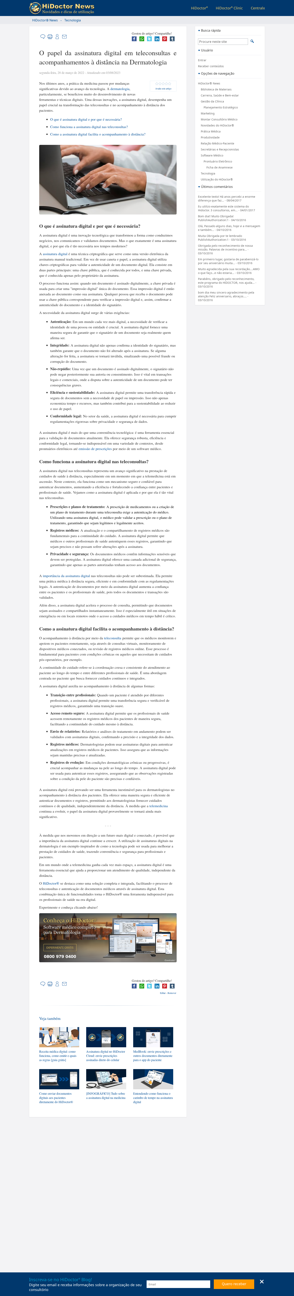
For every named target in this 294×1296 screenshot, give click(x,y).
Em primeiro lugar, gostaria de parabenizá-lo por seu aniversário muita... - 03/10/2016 (228, 261)
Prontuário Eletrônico (218, 161)
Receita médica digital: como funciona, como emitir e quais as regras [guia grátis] (57, 1055)
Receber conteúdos (211, 66)
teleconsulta (112, 637)
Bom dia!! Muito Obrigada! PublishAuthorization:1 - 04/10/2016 (222, 218)
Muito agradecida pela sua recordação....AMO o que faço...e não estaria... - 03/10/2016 (229, 271)
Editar (163, 992)
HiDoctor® (51, 883)
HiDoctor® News (45, 20)
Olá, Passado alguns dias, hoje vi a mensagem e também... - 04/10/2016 (229, 228)
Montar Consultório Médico (219, 119)
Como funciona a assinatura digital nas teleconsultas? (89, 126)
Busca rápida (211, 30)
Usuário (207, 50)
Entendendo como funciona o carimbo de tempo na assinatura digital (153, 1097)
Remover (172, 992)
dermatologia (119, 88)
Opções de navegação (217, 73)
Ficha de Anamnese (219, 167)
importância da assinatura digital (66, 575)
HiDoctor (199, 8)
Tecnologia (72, 20)
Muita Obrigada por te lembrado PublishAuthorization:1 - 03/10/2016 (222, 238)
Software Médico (212, 155)
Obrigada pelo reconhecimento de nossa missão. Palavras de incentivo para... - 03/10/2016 (225, 249)
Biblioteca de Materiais (216, 89)
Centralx (258, 8)
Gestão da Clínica (212, 101)
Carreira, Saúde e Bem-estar (220, 95)
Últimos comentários (217, 186)
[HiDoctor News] (63, 8)
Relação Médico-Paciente (217, 143)
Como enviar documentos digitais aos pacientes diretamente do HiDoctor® (56, 1097)
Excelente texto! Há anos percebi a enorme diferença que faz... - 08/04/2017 (226, 198)
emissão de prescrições (95, 448)
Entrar (202, 60)
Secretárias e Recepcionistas (220, 149)
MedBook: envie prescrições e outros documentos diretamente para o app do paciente (152, 1055)
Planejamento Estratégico (221, 107)
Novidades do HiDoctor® (217, 125)
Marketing (208, 113)
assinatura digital (55, 253)
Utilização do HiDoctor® (217, 179)
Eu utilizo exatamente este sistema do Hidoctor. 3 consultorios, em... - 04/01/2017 (226, 208)
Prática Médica (211, 131)
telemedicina (158, 805)
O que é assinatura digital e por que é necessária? (86, 119)
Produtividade (210, 137)
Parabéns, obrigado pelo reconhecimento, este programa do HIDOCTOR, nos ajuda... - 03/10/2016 (227, 282)
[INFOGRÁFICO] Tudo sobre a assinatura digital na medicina (105, 1095)
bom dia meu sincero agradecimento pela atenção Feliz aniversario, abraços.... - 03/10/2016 (226, 296)
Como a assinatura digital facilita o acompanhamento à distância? (97, 134)
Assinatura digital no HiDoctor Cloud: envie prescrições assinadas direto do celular (105, 1055)
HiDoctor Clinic (229, 8)
